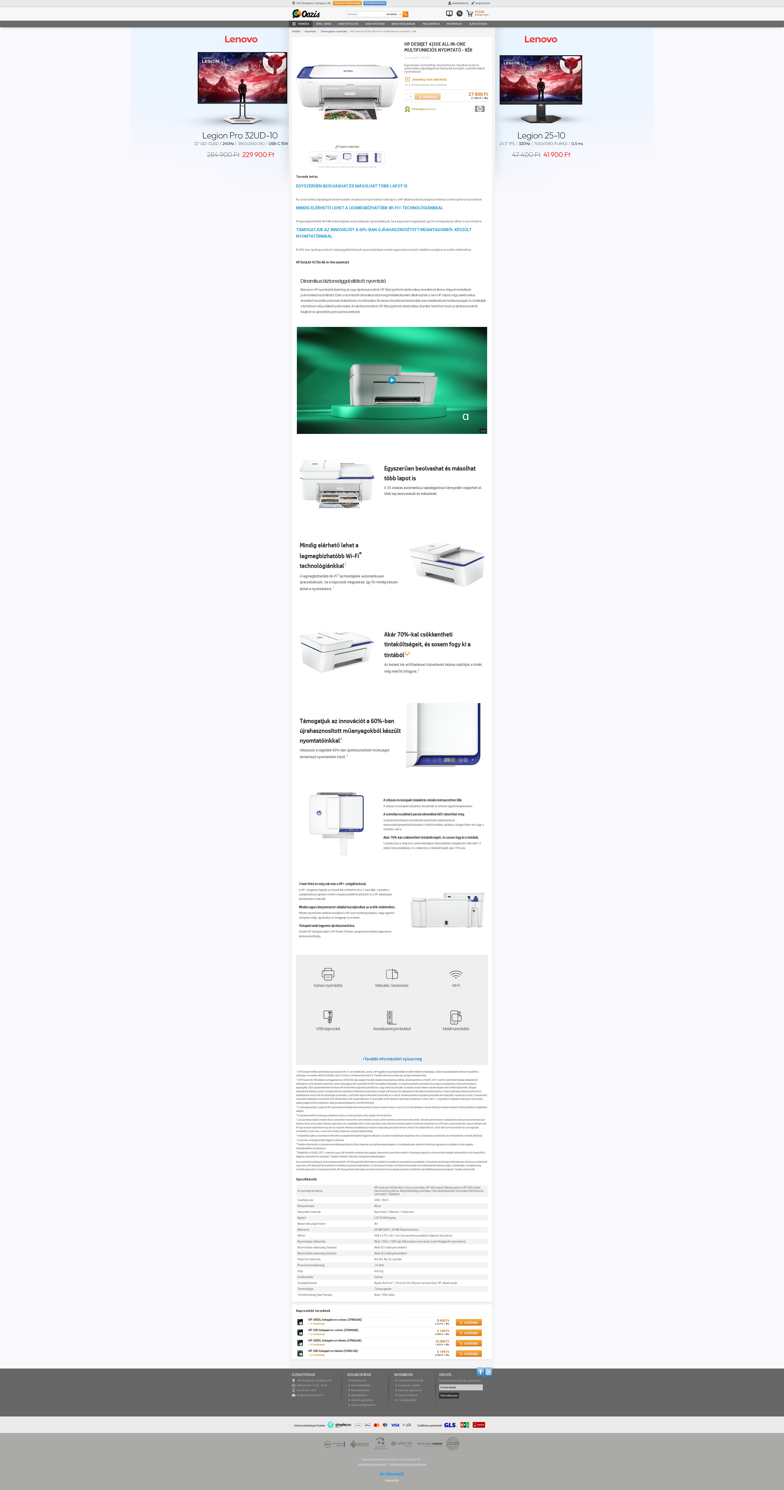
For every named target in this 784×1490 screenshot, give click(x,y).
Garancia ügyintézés (410, 1390)
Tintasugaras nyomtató (334, 31)
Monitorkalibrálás (403, 23)
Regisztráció (483, 3)
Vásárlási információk (410, 1380)
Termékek (303, 23)
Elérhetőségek (478, 23)
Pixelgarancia (431, 23)
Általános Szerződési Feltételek (408, 1464)
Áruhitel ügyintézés (362, 1400)
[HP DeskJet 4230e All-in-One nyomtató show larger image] (337, 824)
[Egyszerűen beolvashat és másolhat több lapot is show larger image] (337, 480)
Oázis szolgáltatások (363, 1405)
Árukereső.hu (392, 1480)
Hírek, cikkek (323, 23)
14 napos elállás (407, 1400)
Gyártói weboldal (349, 146)
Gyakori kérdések (408, 1395)
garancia (423, 109)
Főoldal (296, 31)
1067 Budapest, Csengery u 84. (313, 3)
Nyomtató (310, 31)
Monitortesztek (348, 23)
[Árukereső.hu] (392, 1475)
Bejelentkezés (460, 3)
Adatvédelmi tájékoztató (372, 1464)
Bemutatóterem (375, 23)
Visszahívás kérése (375, 3)
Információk (454, 23)
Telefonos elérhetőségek (347, 3)
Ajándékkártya (359, 1395)
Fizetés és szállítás (409, 1385)
